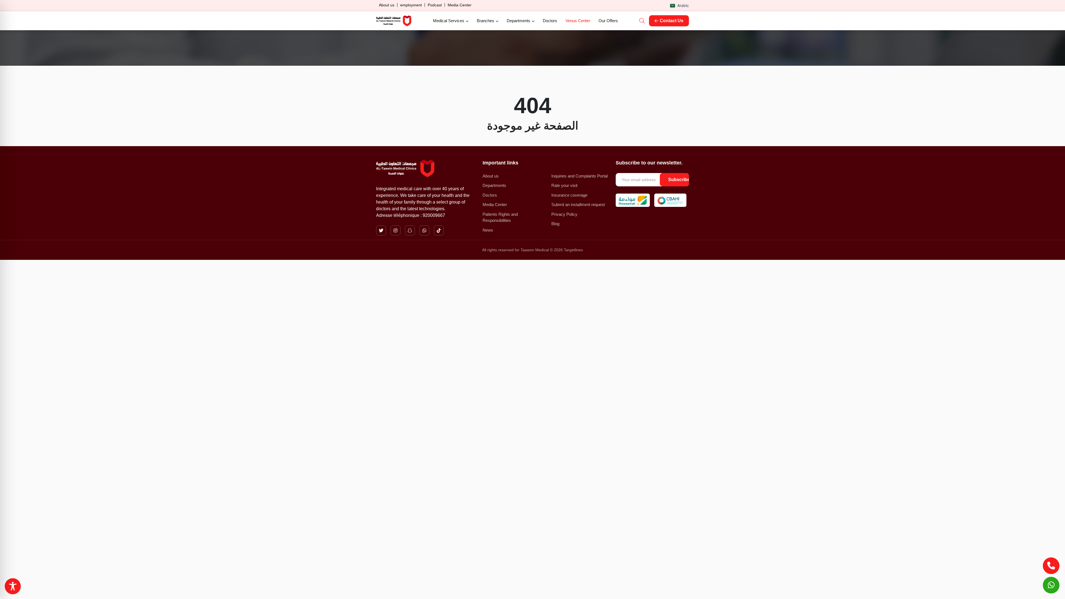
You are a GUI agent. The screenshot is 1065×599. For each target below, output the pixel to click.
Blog (555, 223)
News (488, 230)
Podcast (435, 5)
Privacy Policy (564, 214)
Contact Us (671, 20)
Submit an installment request (578, 204)
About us (386, 5)
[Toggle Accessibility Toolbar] (12, 586)
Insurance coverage (569, 195)
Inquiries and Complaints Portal (579, 176)
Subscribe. (679, 179)
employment (411, 5)
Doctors (550, 20)
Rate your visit (564, 185)
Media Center (459, 5)
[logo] (393, 21)
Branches (485, 20)
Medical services (448, 20)
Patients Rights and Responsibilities (500, 217)
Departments (518, 20)
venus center (578, 20)
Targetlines (573, 250)
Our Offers (608, 20)
